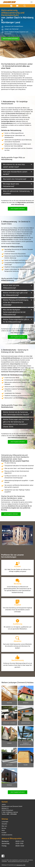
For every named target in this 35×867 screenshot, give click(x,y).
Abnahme (17, 641)
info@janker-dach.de (12, 812)
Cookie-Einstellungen (24, 861)
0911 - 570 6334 (12, 814)
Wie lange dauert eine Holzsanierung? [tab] (11, 185)
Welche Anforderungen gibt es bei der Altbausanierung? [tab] (15, 294)
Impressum (10, 861)
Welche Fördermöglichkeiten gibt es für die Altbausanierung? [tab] (16, 320)
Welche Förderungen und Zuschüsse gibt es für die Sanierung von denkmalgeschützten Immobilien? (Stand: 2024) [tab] (16, 423)
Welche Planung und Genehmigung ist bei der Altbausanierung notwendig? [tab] (15, 302)
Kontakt (17, 567)
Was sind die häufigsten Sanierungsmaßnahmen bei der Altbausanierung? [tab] (14, 312)
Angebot (17, 605)
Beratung (17, 584)
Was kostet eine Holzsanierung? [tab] (14, 179)
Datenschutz (16, 861)
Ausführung (17, 624)
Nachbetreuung (17, 660)
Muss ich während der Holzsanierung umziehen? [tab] (16, 192)
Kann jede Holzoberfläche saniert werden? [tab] (15, 173)
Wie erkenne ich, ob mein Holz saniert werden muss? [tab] (14, 166)
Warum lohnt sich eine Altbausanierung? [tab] (11, 287)
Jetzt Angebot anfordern (10, 39)
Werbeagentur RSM (21, 865)
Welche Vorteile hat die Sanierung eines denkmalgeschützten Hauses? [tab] (16, 413)
